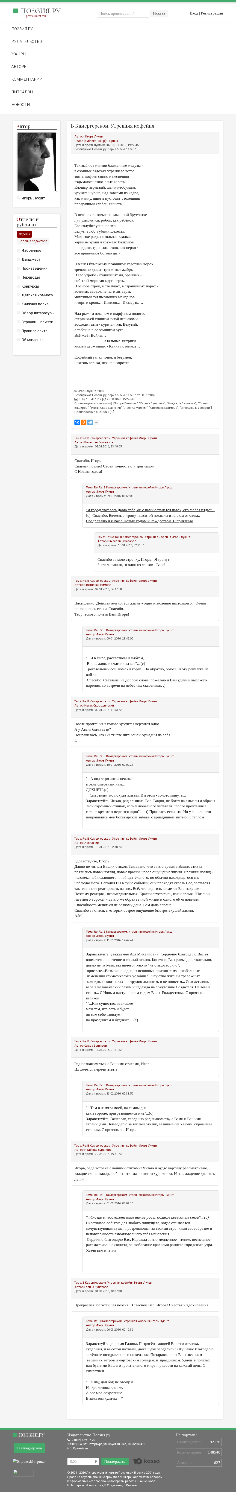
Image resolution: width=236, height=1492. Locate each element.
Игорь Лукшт (33, 198)
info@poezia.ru (77, 1448)
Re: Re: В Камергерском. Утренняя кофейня (124, 487)
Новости (20, 104)
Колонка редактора (33, 241)
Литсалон (22, 92)
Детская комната (37, 295)
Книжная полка (35, 304)
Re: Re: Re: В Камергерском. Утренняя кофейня (138, 537)
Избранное (31, 250)
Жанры (18, 54)
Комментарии (26, 79)
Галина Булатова (96, 1287)
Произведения (34, 268)
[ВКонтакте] (77, 422)
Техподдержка (29, 1448)
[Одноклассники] (83, 422)
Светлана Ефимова (97, 585)
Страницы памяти (37, 322)
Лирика (113, 141)
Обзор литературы (38, 313)
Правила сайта (34, 331)
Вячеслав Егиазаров (98, 442)
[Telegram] (90, 422)
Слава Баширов (95, 1045)
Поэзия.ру (41, 10)
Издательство (26, 41)
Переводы (30, 277)
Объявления (32, 339)
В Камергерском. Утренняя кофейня (108, 1282)
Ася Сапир (91, 842)
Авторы (19, 66)
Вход (194, 13)
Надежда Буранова (98, 1149)
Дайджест (30, 259)
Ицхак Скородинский (99, 705)
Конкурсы (30, 286)
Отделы (24, 234)
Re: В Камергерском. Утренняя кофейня (110, 438)
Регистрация (212, 13)
